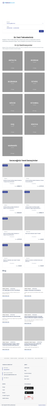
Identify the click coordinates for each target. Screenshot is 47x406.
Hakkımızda (26, 367)
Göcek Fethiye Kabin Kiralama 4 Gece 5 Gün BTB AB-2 (34, 181)
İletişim (3, 392)
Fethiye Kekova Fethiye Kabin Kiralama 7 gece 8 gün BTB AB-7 (33, 207)
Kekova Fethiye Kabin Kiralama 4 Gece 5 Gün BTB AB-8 (11, 234)
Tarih (8, 26)
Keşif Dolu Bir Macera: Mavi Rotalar (11, 316)
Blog (25, 370)
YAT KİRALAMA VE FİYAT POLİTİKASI (11, 290)
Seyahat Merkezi (27, 373)
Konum (8, 22)
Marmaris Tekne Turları (29, 342)
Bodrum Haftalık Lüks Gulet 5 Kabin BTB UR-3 (11, 260)
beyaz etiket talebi (39, 358)
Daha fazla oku (5, 295)
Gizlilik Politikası (5, 398)
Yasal (3, 390)
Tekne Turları (5, 288)
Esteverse (26, 376)
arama (41, 31)
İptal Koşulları (21, 358)
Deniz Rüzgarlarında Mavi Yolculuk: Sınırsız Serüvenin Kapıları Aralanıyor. (33, 317)
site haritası (6, 358)
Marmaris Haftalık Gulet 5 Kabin (33, 233)
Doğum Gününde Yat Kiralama (32, 290)
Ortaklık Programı (6, 395)
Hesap (3, 387)
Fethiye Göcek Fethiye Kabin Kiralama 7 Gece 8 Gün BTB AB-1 (12, 181)
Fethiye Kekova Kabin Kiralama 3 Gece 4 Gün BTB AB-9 (11, 207)
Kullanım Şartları (13, 358)
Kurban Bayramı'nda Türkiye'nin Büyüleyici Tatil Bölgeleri (32, 344)
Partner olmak (31, 358)
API (25, 358)
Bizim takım (26, 379)
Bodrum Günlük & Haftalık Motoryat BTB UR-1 (33, 260)
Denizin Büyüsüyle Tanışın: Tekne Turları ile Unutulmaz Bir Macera (10, 344)
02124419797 (6, 369)
